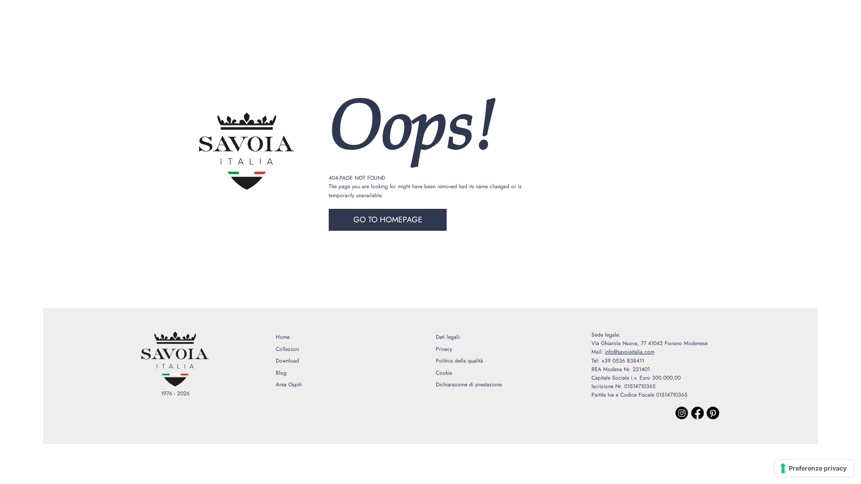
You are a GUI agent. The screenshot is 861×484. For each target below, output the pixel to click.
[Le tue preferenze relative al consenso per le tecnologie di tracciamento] (814, 468)
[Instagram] (682, 413)
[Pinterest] (713, 413)
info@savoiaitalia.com (629, 352)
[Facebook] (697, 413)
